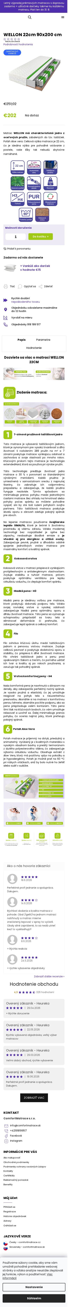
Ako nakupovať (11, 1157)
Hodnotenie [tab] (34, 348)
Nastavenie (34, 1287)
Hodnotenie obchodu (34, 984)
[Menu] (62, 17)
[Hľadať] (29, 17)
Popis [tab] (22, 340)
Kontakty (8, 1171)
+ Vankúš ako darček (35, 268)
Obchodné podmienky (16, 1162)
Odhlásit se (9, 1225)
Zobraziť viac (34, 1098)
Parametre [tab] (43, 340)
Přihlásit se (9, 1206)
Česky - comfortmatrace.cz (24, 1242)
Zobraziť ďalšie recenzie (48, 976)
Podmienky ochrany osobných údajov (24, 1166)
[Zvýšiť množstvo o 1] (22, 237)
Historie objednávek (14, 1216)
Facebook (16, 1135)
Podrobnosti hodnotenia (18, 44)
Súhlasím (34, 1298)
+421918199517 (18, 1130)
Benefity (8, 1184)
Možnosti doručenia (18, 228)
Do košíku (39, 236)
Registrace (9, 1211)
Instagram (16, 1141)
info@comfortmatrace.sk (25, 1125)
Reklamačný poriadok (15, 1179)
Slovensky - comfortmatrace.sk (27, 1246)
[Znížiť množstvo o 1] (9, 237)
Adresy (7, 1220)
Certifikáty (9, 1175)
